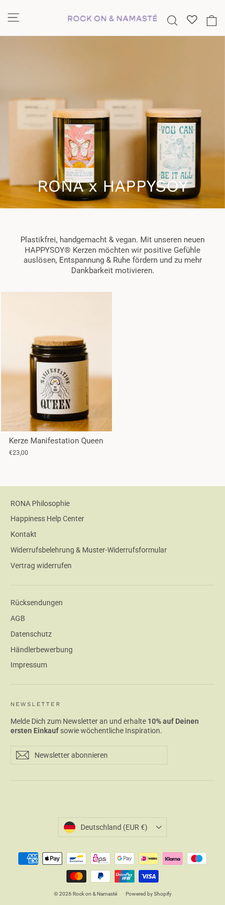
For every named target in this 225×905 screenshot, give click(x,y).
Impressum (28, 665)
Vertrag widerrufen (41, 565)
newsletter (35, 704)
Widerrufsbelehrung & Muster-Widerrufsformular (88, 550)
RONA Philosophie (40, 503)
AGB (17, 618)
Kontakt (23, 534)
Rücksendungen (36, 602)
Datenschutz (31, 634)
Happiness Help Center (47, 518)
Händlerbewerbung (41, 649)
